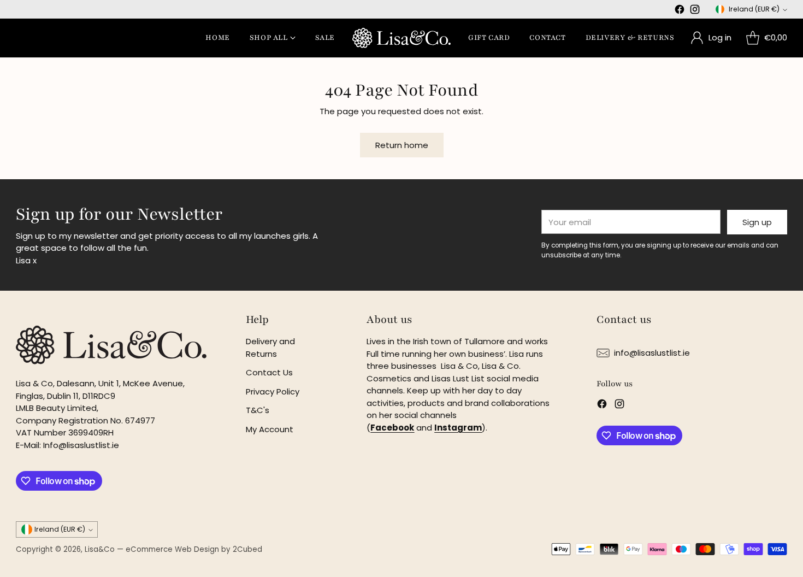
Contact (547, 38)
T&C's (257, 410)
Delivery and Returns (270, 347)
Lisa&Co (100, 549)
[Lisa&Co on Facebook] (679, 11)
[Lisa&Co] (401, 38)
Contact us (624, 320)
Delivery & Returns (630, 38)
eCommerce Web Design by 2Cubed (194, 549)
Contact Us (269, 372)
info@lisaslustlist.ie (652, 352)
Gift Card (489, 38)
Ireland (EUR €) (754, 9)
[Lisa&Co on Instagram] (694, 11)
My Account (269, 429)
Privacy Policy (272, 391)
